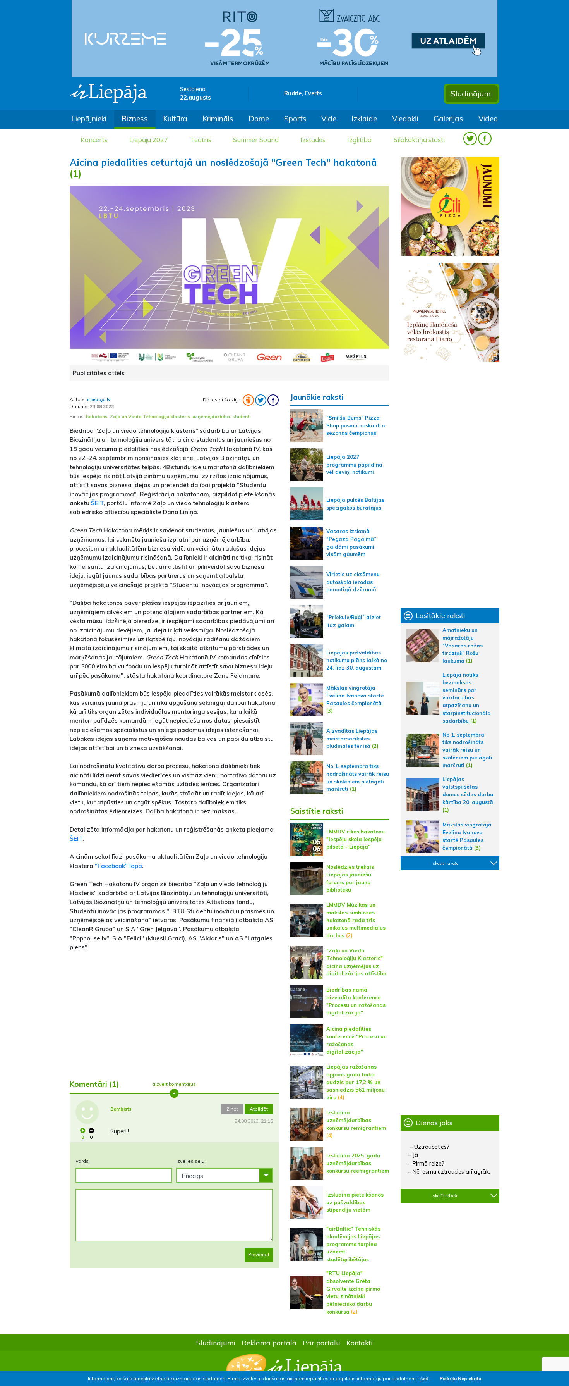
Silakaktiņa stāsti (419, 140)
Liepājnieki (88, 118)
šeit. (424, 1378)
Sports (295, 118)
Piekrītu (448, 1378)
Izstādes (313, 140)
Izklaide (364, 118)
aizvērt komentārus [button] (174, 1084)
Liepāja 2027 (148, 140)
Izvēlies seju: (191, 1161)
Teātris (200, 140)
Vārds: (82, 1161)
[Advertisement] (174, 1012)
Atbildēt (259, 1109)
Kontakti (359, 1342)
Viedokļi (405, 118)
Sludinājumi (472, 93)
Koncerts (94, 140)
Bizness (135, 118)
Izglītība (359, 140)
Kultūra (175, 118)
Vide (328, 118)
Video (488, 118)
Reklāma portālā (269, 1342)
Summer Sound (256, 140)
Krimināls (217, 118)
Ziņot (232, 1109)
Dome (259, 118)
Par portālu (321, 1342)
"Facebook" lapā (117, 865)
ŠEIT (97, 503)
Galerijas (448, 118)
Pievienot (258, 1254)
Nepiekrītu (469, 1378)
